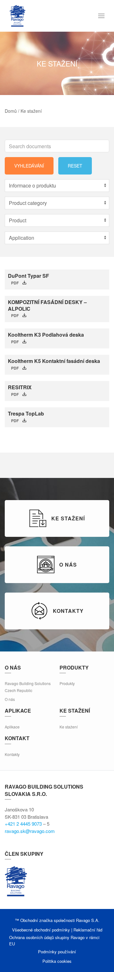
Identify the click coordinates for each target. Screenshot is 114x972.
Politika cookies (57, 961)
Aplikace (12, 726)
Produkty (67, 683)
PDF (15, 283)
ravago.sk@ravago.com (30, 831)
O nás (10, 699)
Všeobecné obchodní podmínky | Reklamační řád (57, 930)
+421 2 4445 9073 (23, 823)
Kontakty (12, 754)
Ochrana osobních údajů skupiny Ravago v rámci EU (54, 940)
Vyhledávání (29, 165)
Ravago (16, 881)
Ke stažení (69, 726)
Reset (75, 165)
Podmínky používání (57, 952)
